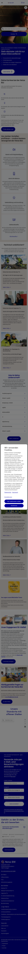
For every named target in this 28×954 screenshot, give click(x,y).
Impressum (15, 492)
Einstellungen (8, 497)
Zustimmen (14, 505)
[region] (14, 477)
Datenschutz (7, 492)
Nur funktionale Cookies (14, 501)
